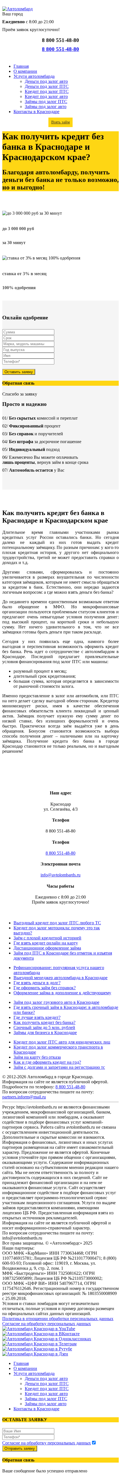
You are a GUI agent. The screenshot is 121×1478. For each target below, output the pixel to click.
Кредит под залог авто (46, 96)
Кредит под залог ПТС (47, 91)
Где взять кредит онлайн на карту (46, 943)
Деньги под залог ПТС (47, 86)
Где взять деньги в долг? (37, 982)
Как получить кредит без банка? (44, 1022)
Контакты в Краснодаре (36, 111)
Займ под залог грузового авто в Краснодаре (56, 1002)
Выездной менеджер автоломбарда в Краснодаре (60, 977)
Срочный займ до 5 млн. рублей (44, 1027)
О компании (25, 71)
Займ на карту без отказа (37, 1057)
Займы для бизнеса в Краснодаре (45, 1032)
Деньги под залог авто (46, 81)
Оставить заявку (19, 372)
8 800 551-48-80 (60, 49)
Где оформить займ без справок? (45, 987)
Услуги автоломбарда (34, 76)
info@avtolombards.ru (60, 875)
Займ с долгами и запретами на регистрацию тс (59, 1067)
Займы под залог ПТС (46, 101)
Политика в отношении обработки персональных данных (57, 1318)
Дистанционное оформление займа (47, 948)
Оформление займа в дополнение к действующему (62, 992)
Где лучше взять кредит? (37, 1017)
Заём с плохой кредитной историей (47, 938)
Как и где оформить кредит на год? (47, 1062)
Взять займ (60, 122)
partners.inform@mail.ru (24, 1097)
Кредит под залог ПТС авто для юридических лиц (62, 1042)
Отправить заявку (20, 1448)
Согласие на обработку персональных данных (46, 1323)
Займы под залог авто (45, 106)
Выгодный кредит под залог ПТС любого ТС (57, 922)
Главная (21, 66)
